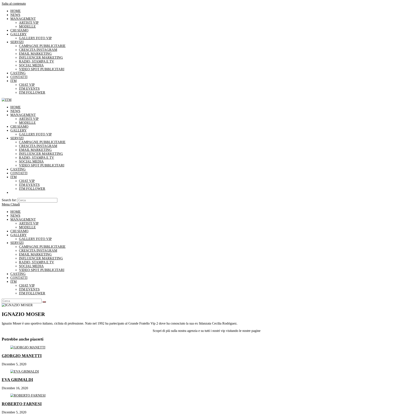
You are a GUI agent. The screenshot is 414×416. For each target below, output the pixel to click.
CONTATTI (18, 77)
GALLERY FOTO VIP (35, 38)
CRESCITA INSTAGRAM (38, 50)
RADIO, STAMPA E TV (36, 61)
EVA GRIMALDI (17, 379)
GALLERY (18, 34)
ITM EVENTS (29, 88)
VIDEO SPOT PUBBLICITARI (41, 69)
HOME (15, 11)
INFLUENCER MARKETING (41, 57)
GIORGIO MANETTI (22, 355)
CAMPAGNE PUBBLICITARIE (42, 46)
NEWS (15, 15)
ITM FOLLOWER (32, 92)
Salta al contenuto (14, 3)
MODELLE (27, 26)
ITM (13, 81)
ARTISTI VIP (29, 22)
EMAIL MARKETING (35, 53)
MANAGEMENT (23, 18)
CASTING (18, 73)
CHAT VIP (27, 84)
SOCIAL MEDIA (31, 65)
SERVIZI (17, 42)
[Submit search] (44, 302)
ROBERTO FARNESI (22, 404)
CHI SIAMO (19, 30)
